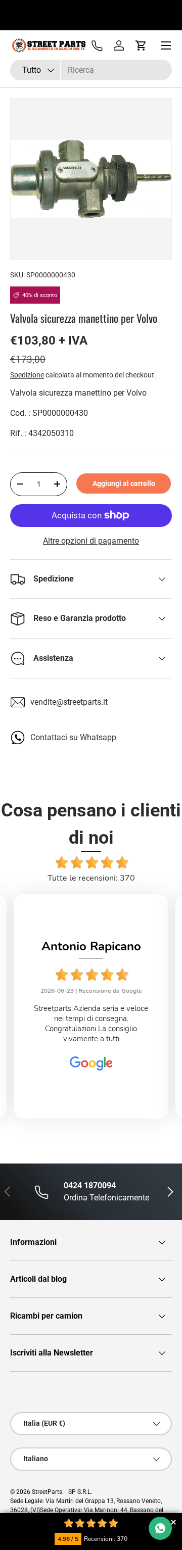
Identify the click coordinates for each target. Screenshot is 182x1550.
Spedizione (27, 375)
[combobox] (91, 70)
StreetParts (47, 1491)
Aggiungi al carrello (124, 483)
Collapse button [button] (173, 1522)
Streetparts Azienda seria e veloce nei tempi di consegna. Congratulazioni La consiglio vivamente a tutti (91, 1023)
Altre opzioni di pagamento (91, 541)
